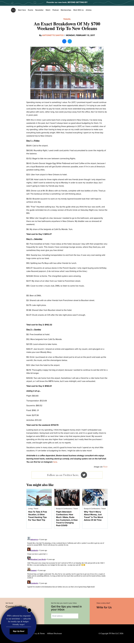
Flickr (105, 467)
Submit (81, 616)
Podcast (55, 10)
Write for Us (104, 607)
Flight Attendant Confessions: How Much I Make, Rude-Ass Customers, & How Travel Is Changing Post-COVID (67, 519)
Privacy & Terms (38, 633)
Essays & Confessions (64, 509)
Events (30, 10)
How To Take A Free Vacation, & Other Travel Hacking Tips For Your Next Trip (37, 516)
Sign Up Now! (18, 631)
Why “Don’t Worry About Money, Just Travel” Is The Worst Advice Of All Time (93, 516)
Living (30, 509)
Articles (88, 10)
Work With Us (78, 10)
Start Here (22, 10)
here (55, 462)
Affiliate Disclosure (54, 633)
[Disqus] (67, 562)
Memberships (66, 10)
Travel (67, 19)
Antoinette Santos (53, 35)
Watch (48, 10)
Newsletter (39, 10)
